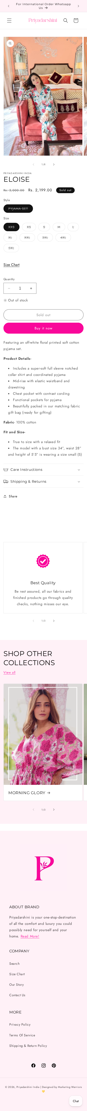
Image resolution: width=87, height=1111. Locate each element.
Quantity (9, 279)
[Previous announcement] (8, 6)
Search (14, 963)
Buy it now (43, 328)
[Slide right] (54, 164)
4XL (65, 238)
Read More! (30, 936)
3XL (47, 238)
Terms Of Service (22, 1035)
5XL (13, 248)
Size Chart (11, 264)
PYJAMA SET (20, 209)
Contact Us (17, 995)
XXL (29, 238)
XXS (13, 227)
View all (9, 672)
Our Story (16, 984)
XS (31, 227)
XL (12, 238)
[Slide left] (33, 164)
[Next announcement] (78, 6)
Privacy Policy (19, 1024)
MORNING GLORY (26, 792)
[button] (9, 20)
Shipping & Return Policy (28, 1045)
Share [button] (13, 496)
